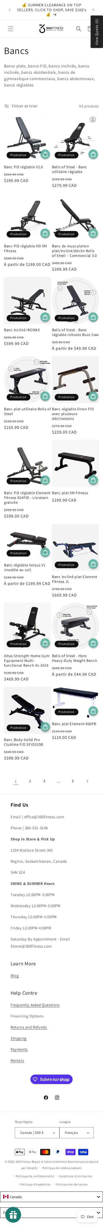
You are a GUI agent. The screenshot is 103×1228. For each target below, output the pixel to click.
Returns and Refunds (29, 1027)
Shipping (19, 1038)
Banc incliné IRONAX (22, 330)
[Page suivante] (87, 781)
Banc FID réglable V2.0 (23, 167)
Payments (19, 1049)
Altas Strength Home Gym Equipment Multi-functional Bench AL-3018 (27, 660)
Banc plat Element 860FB (74, 723)
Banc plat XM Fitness (70, 492)
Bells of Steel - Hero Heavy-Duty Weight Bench (74, 658)
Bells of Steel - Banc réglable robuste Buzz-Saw (75, 332)
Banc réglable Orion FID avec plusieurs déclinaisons (73, 414)
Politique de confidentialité (35, 1176)
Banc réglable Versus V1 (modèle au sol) (24, 567)
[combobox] (51, 1196)
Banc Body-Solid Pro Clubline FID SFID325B (23, 742)
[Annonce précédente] (10, 10)
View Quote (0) (96, 32)
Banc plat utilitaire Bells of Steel (27, 411)
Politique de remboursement (62, 1168)
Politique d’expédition (35, 1184)
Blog (15, 975)
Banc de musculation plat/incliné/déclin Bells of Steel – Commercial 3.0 (74, 251)
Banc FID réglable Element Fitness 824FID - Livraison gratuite (27, 497)
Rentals (17, 1060)
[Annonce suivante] (93, 10)
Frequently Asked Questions (35, 1004)
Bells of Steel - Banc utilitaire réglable (69, 169)
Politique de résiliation (72, 1184)
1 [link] (16, 781)
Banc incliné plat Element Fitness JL (74, 579)
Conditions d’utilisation (75, 1176)
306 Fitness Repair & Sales (34, 1161)
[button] (10, 29)
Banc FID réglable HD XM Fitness (25, 248)
